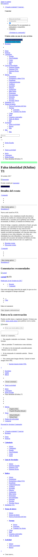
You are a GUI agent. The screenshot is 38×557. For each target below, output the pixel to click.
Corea (11, 60)
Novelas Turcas (14, 100)
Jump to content (6, 2)
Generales (16, 110)
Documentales (13, 95)
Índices (7, 75)
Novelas (11, 99)
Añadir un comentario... (8, 336)
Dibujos (11, 87)
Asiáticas (12, 84)
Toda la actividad (14, 124)
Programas (12, 93)
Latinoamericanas (14, 82)
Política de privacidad (12, 419)
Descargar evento (10, 245)
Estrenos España (14, 67)
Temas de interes (10, 104)
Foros (7, 51)
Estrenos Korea (14, 71)
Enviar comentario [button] (11, 382)
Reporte (11, 284)
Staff (10, 115)
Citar (6, 300)
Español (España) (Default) (18, 411)
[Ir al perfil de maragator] (5, 179)
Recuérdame (13, 25)
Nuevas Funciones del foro (17, 106)
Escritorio (8, 371)
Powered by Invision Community (11, 424)
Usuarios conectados (15, 117)
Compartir (4, 195)
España (11, 56)
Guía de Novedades (11, 65)
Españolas (12, 80)
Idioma (7, 407)
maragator (16, 183)
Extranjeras (12, 76)
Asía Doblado (13, 58)
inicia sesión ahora (12, 321)
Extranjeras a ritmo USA (17, 78)
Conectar (12, 29)
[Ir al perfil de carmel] (4, 273)
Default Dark (13, 417)
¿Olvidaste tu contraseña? (17, 32)
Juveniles (12, 86)
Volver (11, 446)
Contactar (8, 421)
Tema (6, 413)
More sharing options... (8, 207)
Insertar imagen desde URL (18, 364)
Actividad (8, 122)
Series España (5, 186)
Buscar (11, 126)
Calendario (8, 54)
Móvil (7, 374)
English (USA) (14, 409)
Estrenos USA (13, 69)
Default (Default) (14, 415)
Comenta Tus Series (19, 111)
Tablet (7, 373)
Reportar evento (10, 243)
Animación (12, 89)
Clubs (11, 113)
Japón (11, 62)
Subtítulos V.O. (10, 102)
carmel (3, 277)
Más (10, 64)
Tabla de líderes (14, 119)
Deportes (12, 97)
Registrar (8, 44)
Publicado (11, 281)
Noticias (7, 52)
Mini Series (12, 91)
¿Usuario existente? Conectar (14, 7)
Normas (11, 108)
